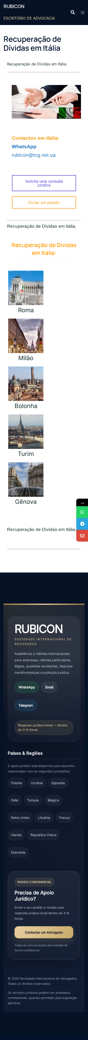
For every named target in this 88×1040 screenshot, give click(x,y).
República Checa (44, 835)
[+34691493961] (82, 512)
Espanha (58, 783)
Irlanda (16, 835)
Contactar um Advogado (44, 932)
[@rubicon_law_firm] (82, 524)
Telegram (26, 705)
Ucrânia (37, 783)
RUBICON (14, 6)
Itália (14, 800)
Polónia (16, 783)
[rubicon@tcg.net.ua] (82, 536)
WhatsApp (27, 687)
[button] (72, 12)
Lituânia (44, 818)
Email (49, 687)
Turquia (33, 800)
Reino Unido (20, 818)
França (64, 818)
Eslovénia (18, 852)
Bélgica (53, 800)
